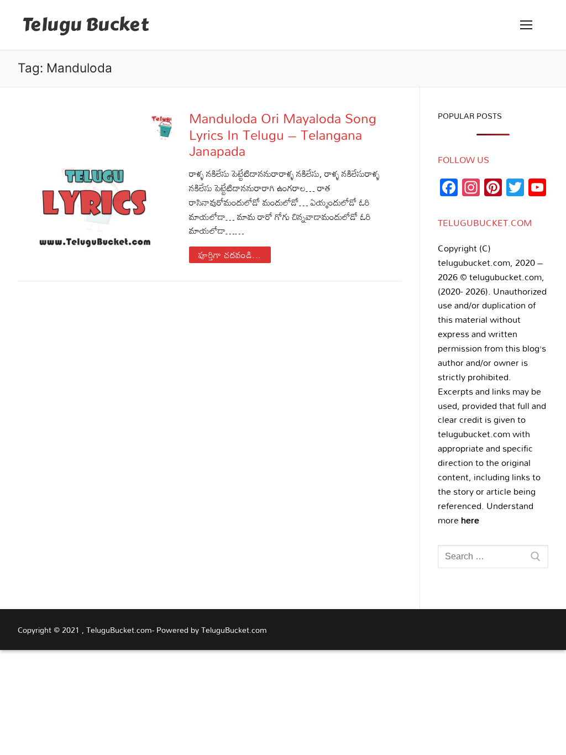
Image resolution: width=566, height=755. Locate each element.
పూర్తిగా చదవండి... (229, 255)
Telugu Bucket (85, 25)
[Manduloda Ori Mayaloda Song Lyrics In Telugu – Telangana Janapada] (94, 186)
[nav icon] (526, 24)
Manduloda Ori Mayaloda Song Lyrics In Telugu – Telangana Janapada (282, 134)
